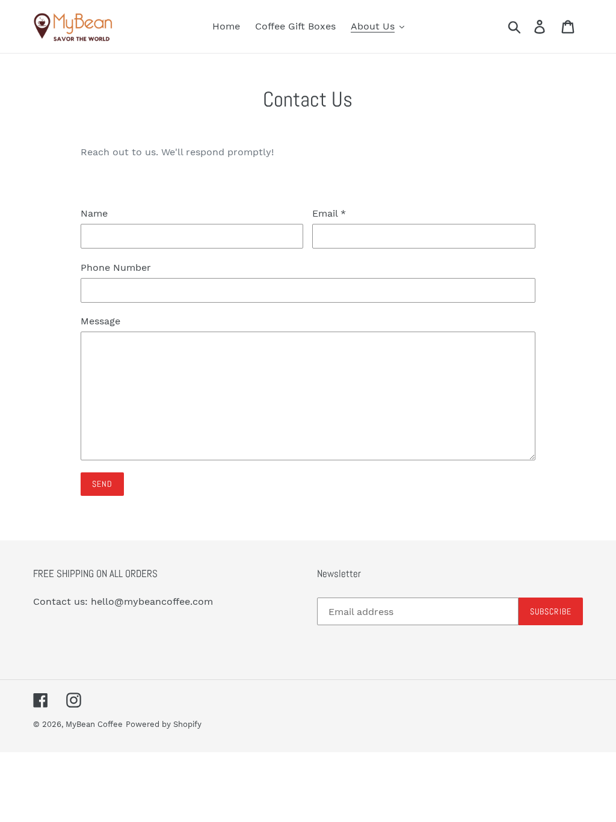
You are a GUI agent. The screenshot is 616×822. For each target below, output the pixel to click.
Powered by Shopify (164, 724)
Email (329, 213)
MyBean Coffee (94, 724)
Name (94, 213)
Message (100, 321)
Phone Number (116, 267)
